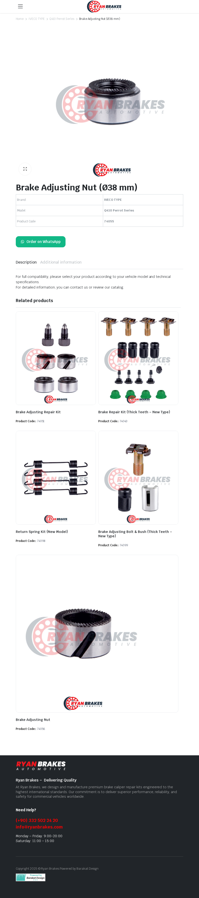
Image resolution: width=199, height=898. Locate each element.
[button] (25, 169)
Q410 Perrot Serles (62, 19)
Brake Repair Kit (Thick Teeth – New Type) (134, 412)
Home (20, 19)
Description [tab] (26, 262)
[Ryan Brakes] (104, 6)
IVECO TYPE (36, 19)
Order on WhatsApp (43, 241)
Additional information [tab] (61, 262)
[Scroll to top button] (191, 876)
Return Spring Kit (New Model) (42, 532)
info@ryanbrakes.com (39, 827)
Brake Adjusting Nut (33, 720)
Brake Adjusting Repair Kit (38, 412)
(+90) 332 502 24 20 (37, 820)
